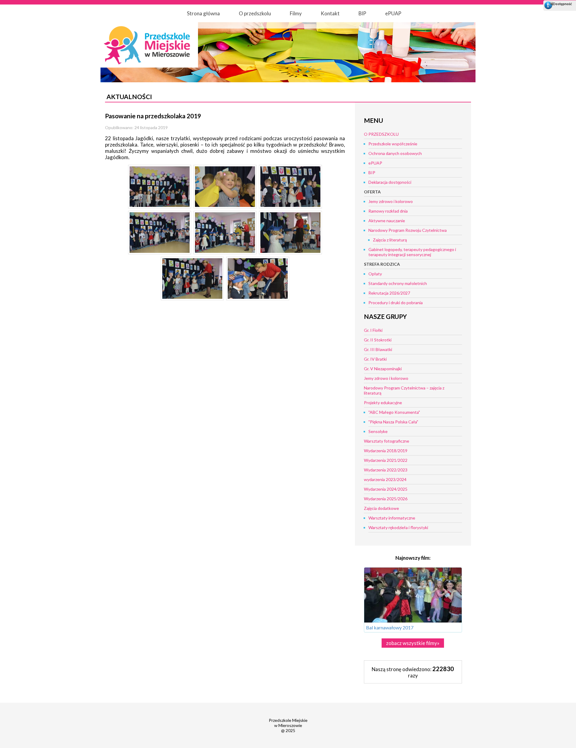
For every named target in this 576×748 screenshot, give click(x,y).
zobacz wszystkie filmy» (413, 643)
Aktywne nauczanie (386, 220)
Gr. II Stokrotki (378, 339)
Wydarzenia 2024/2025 (385, 489)
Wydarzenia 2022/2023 (385, 469)
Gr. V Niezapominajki (383, 368)
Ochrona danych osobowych (395, 153)
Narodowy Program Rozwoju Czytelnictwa (407, 230)
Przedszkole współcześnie (392, 143)
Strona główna (203, 13)
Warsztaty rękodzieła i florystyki (398, 527)
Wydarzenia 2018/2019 (385, 450)
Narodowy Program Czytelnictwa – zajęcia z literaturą (404, 390)
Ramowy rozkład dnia (388, 210)
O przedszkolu (255, 13)
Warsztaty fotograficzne (386, 441)
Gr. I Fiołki (373, 330)
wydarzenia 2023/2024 (385, 479)
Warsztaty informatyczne (391, 517)
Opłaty (375, 273)
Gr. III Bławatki (378, 349)
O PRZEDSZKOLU (381, 134)
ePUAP (393, 13)
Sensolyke (378, 431)
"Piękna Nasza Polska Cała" (393, 421)
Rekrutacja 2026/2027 (389, 292)
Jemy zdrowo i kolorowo (390, 201)
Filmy (296, 13)
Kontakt (330, 13)
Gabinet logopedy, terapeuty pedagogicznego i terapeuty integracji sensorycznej (412, 252)
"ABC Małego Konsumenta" (394, 412)
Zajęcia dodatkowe (381, 508)
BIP (362, 13)
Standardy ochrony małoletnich (397, 283)
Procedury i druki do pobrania (395, 302)
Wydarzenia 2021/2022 (385, 460)
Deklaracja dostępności (389, 182)
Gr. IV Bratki (375, 359)
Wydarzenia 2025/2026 (385, 498)
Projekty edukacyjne (383, 402)
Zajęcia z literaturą (390, 239)
